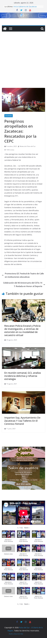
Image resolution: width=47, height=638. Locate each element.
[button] (26, 527)
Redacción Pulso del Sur (28, 146)
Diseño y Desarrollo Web (16, 634)
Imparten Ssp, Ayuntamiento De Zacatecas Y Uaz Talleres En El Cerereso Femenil (22, 420)
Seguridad (8, 116)
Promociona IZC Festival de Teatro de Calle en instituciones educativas (24, 275)
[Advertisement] (23, 63)
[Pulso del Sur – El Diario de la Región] (23, 14)
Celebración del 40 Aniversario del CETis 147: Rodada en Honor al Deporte (22, 284)
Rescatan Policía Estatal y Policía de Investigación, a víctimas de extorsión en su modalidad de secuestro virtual (22, 330)
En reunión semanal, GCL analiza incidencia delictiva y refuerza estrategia (22, 376)
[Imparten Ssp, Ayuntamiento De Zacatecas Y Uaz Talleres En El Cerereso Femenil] (23, 393)
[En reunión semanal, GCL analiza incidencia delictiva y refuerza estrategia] (23, 349)
